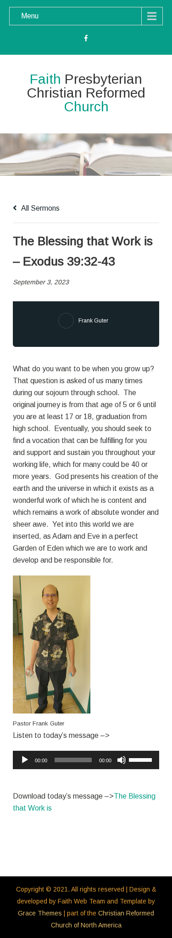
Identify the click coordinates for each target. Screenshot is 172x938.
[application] (86, 760)
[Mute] (121, 760)
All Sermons (40, 208)
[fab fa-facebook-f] (86, 39)
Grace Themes (40, 913)
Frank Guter (93, 320)
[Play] (24, 760)
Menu (30, 16)
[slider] (142, 759)
